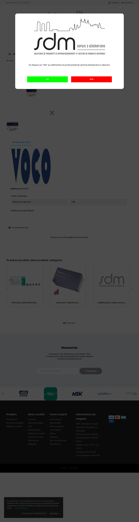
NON (91, 79)
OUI (47, 79)
